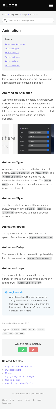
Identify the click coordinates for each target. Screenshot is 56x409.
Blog (12, 400)
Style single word (13, 370)
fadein (31, 329)
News (19, 400)
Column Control (12, 380)
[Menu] (51, 5)
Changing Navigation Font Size (19, 383)
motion (41, 329)
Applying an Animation (15, 44)
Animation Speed (12, 57)
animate (15, 329)
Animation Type (12, 48)
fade (24, 329)
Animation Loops (12, 65)
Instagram (6, 403)
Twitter (27, 400)
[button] (22, 349)
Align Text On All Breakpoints (18, 366)
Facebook (37, 400)
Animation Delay (12, 61)
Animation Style (12, 53)
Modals (8, 373)
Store (4, 400)
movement (8, 333)
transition (19, 333)
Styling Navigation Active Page (19, 376)
